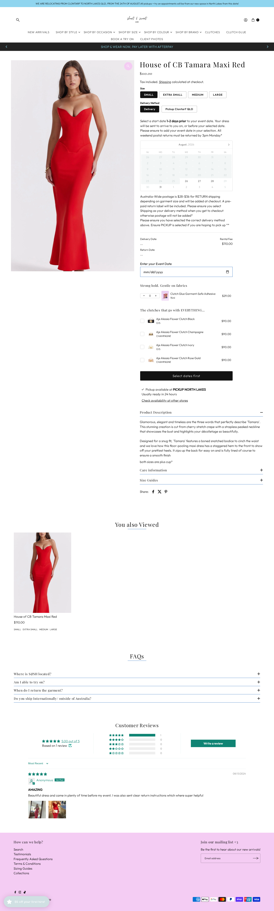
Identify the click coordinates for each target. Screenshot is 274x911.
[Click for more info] (165, 296)
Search (18, 849)
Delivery (149, 109)
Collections (21, 873)
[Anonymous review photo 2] (57, 810)
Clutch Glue (236, 32)
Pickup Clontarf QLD (179, 109)
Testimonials (22, 854)
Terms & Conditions (27, 864)
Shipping (165, 82)
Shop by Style (66, 32)
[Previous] (6, 47)
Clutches (212, 32)
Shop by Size (128, 32)
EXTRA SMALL (172, 94)
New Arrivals (38, 32)
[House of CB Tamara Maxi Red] (42, 573)
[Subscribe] (255, 858)
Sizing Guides (23, 868)
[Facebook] (15, 892)
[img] (37, 774)
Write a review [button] (213, 743)
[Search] (18, 20)
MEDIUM (198, 94)
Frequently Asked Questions (33, 859)
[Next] (267, 47)
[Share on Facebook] (153, 491)
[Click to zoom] (128, 66)
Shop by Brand (187, 32)
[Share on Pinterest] (166, 491)
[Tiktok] (25, 892)
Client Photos (151, 39)
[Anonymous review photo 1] (37, 810)
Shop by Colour (156, 32)
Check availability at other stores (165, 400)
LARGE (218, 94)
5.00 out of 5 (71, 741)
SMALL (149, 94)
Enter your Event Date (156, 264)
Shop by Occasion (98, 32)
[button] (116, 735)
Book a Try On (122, 39)
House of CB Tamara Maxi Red (35, 616)
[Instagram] (20, 892)
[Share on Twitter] (159, 491)
